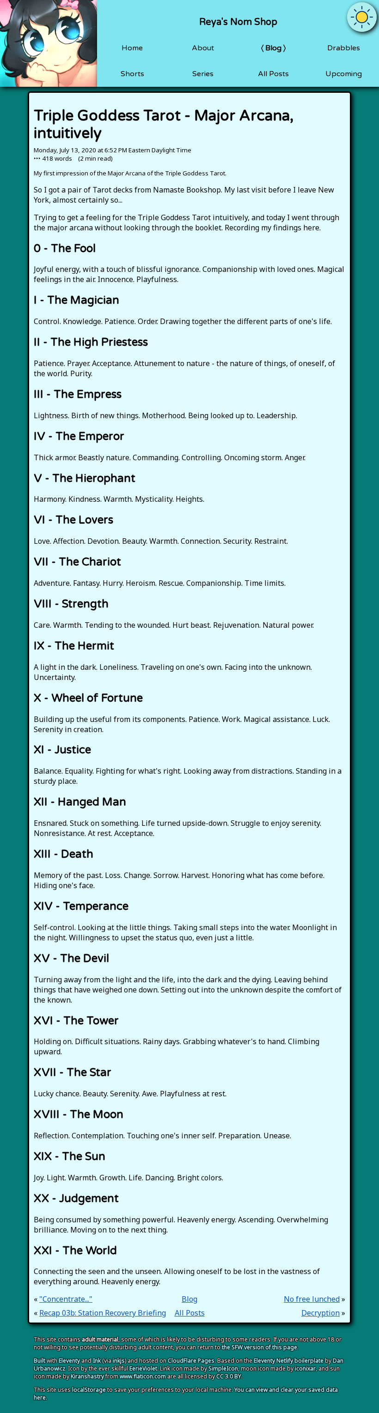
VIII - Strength (71, 604)
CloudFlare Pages (191, 1361)
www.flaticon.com (143, 1376)
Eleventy (69, 1361)
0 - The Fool (65, 248)
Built (39, 1361)
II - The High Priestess (91, 342)
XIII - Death (63, 854)
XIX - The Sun (69, 1156)
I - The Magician (76, 300)
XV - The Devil (71, 958)
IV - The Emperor (79, 436)
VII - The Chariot (77, 562)
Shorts (132, 73)
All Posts (273, 73)
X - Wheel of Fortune (88, 698)
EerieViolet (143, 1368)
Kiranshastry (87, 1376)
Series (203, 73)
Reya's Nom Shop (238, 22)
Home (132, 48)
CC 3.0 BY (228, 1376)
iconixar (305, 1368)
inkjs (119, 1361)
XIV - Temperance (81, 906)
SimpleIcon (223, 1368)
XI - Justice (62, 750)
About (203, 48)
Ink (97, 1361)
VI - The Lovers (73, 520)
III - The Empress (78, 394)
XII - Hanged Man (80, 802)
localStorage (89, 1390)
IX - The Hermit (74, 646)
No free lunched (312, 1299)
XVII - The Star (72, 1072)
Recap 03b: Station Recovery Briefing (102, 1313)
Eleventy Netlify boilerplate (289, 1361)
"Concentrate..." (65, 1299)
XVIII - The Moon (78, 1114)
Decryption (320, 1313)
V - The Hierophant (84, 478)
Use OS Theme (362, 9)
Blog (273, 48)
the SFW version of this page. (260, 1347)
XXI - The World (75, 1250)
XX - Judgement (76, 1198)
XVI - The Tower (76, 1021)
